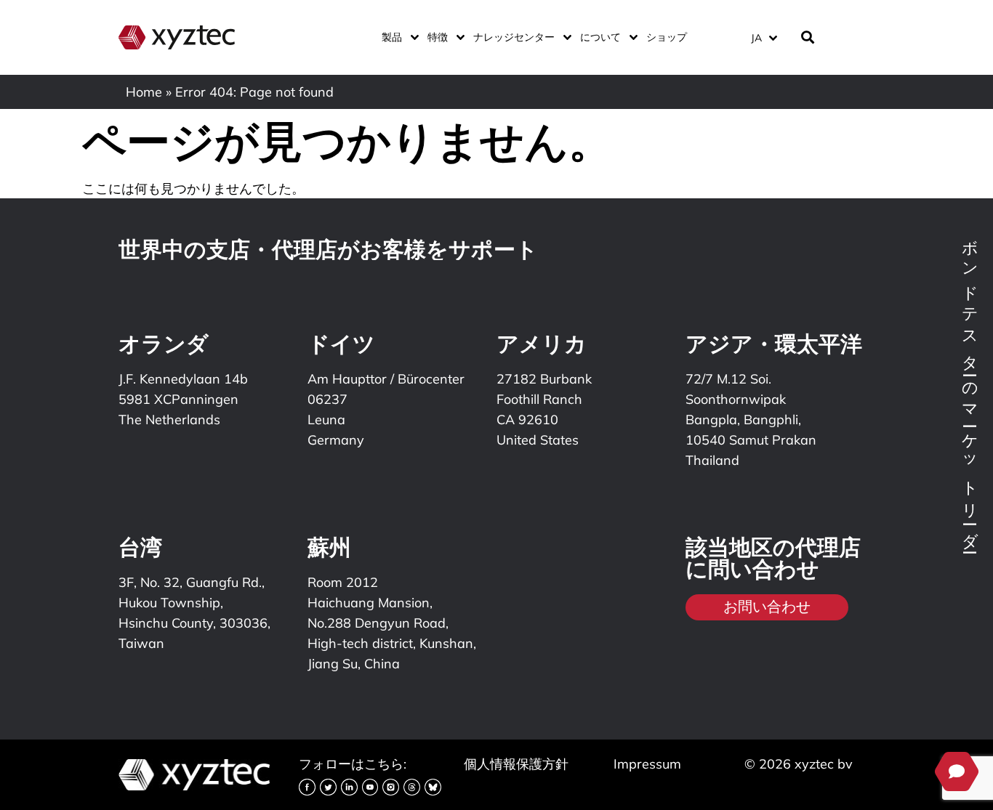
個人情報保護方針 (516, 764)
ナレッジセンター (514, 37)
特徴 (437, 37)
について (600, 37)
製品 (392, 37)
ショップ (666, 37)
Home (144, 92)
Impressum (647, 764)
